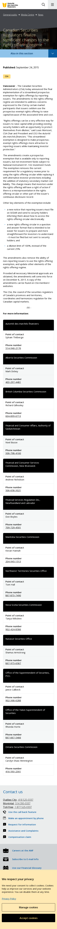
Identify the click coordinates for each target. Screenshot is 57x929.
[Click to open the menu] (52, 4)
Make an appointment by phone (26, 818)
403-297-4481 (13, 382)
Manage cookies (28, 907)
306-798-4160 (13, 453)
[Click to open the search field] (43, 4)
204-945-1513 (13, 561)
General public (10, 14)
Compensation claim (19, 836)
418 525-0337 (18, 799)
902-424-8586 (13, 629)
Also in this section (25, 55)
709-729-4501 (13, 527)
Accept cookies (29, 918)
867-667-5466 (13, 737)
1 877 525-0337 (17, 807)
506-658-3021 (13, 490)
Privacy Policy (9, 898)
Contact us (13, 791)
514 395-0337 (16, 803)
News (40, 14)
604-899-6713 (13, 416)
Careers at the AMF (22, 850)
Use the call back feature (22, 811)
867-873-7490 (13, 595)
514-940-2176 (13, 348)
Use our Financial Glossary (26, 867)
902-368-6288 (13, 700)
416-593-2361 (13, 771)
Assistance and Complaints (23, 830)
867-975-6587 (13, 663)
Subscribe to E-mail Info (25, 859)
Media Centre (27, 14)
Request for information (22, 824)
